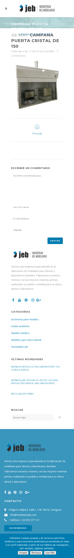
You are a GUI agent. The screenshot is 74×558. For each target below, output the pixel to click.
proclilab (49, 51)
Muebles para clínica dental (26, 340)
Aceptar (23, 553)
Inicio (14, 34)
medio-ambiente (20, 326)
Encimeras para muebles (25, 319)
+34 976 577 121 (30, 520)
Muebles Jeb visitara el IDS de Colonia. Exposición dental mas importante (35, 382)
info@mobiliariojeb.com (23, 514)
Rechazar (36, 553)
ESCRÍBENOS (18, 528)
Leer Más (50, 553)
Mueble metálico (20, 333)
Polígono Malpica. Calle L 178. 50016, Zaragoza (35, 509)
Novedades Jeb (19, 346)
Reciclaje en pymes (22, 393)
